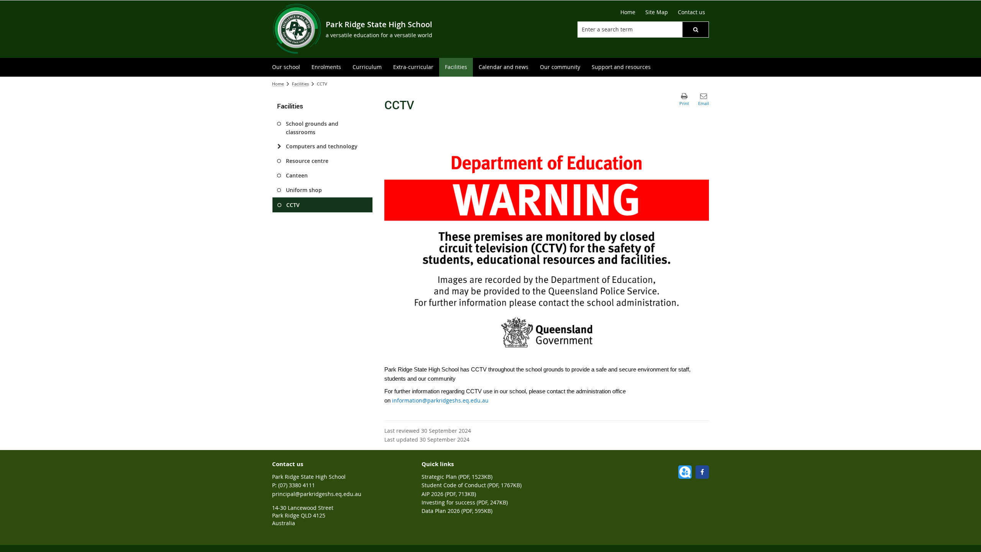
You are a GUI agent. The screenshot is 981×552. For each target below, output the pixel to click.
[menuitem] (286, 67)
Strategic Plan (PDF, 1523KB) (457, 476)
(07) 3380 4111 (296, 485)
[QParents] (685, 472)
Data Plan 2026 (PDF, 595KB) (457, 510)
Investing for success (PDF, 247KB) (465, 502)
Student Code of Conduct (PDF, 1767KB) (472, 485)
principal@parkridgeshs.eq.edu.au (316, 494)
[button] (695, 29)
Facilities (300, 84)
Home (278, 84)
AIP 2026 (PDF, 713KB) (449, 494)
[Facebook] (702, 472)
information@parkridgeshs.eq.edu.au (440, 400)
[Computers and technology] (279, 146)
